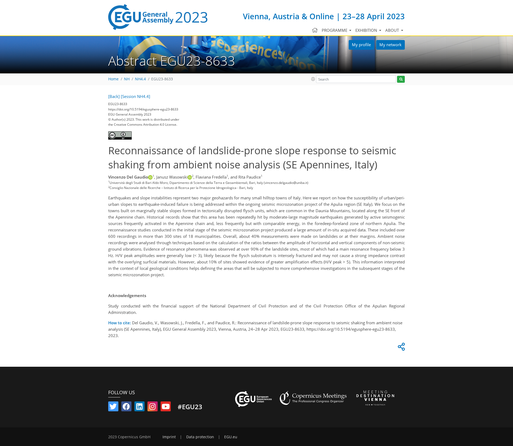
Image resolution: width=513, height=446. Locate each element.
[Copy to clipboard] (400, 348)
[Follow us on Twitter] (113, 407)
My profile (361, 44)
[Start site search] (401, 79)
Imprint (169, 437)
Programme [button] (335, 30)
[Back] (114, 96)
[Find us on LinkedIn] (139, 407)
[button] (313, 79)
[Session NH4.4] (135, 96)
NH (127, 79)
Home (113, 79)
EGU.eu (230, 437)
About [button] (392, 30)
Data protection (200, 437)
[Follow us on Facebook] (126, 407)
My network (390, 44)
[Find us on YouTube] (166, 407)
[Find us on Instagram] (152, 407)
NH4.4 (140, 79)
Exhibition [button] (366, 30)
